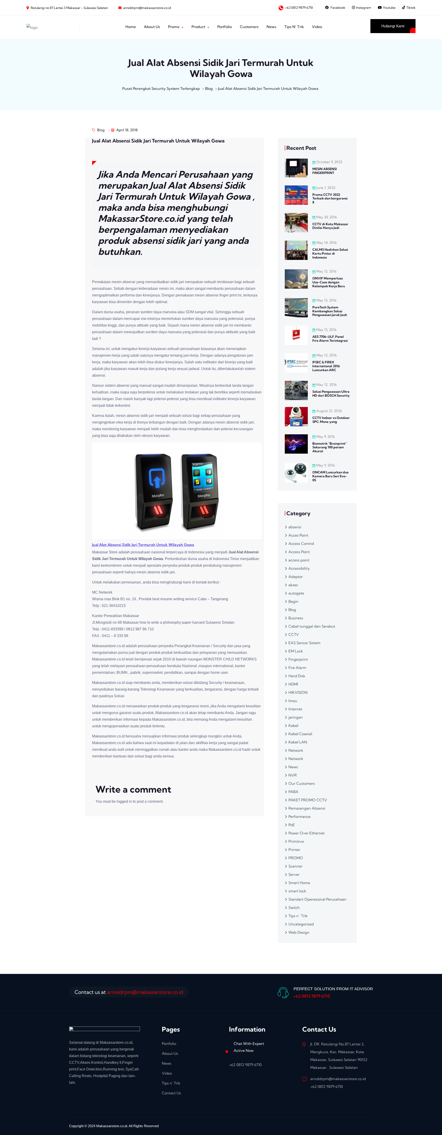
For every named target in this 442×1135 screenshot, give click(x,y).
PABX (293, 791)
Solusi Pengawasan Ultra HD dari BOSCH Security (331, 394)
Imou (292, 700)
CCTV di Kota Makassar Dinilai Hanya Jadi (330, 226)
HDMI (293, 684)
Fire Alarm (297, 667)
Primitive (296, 841)
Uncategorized (301, 924)
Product (198, 26)
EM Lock (295, 651)
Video (317, 26)
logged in (124, 801)
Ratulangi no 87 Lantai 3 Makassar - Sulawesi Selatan (69, 8)
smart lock (297, 891)
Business (295, 618)
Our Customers (301, 783)
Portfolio (224, 26)
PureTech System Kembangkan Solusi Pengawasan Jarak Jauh (329, 311)
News (271, 26)
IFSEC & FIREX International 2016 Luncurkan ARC (326, 366)
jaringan (295, 717)
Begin (293, 601)
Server (294, 874)
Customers (249, 26)
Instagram (363, 8)
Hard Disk (296, 676)
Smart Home (299, 882)
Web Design (298, 932)
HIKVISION (298, 692)
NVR (292, 775)
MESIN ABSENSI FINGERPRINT (324, 171)
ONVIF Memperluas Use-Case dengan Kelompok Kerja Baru (328, 282)
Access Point (299, 551)
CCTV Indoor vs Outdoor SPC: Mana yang (331, 420)
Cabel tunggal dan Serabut (311, 626)
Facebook (337, 8)
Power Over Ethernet (306, 833)
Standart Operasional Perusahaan (317, 899)
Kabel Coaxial (300, 733)
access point (298, 560)
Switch (294, 907)
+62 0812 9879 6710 (298, 8)
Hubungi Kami (392, 26)
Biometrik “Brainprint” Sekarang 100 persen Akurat (329, 447)
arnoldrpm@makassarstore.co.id (147, 8)
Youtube (389, 8)
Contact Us (171, 1093)
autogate (296, 593)
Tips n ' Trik (298, 915)
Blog (100, 130)
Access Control (301, 543)
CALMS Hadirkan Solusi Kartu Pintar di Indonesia (330, 253)
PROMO (295, 858)
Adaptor (295, 576)
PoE (291, 824)
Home (130, 26)
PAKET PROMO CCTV (307, 800)
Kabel (293, 725)
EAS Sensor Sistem (304, 642)
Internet (295, 709)
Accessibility (299, 568)
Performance (299, 816)
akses (293, 585)
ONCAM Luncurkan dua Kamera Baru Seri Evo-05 (330, 476)
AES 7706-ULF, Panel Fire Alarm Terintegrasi (330, 339)
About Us (152, 26)
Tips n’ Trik (294, 26)
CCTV (293, 634)
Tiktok (411, 8)
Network (295, 750)
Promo (173, 26)
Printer (294, 849)
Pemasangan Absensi (306, 808)
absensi (294, 527)
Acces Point (298, 535)
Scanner (295, 866)
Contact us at (129, 992)
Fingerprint (298, 659)
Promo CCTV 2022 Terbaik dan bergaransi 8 (330, 199)
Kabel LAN (297, 742)
